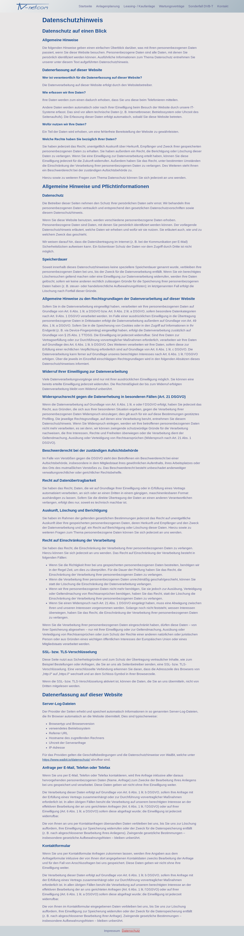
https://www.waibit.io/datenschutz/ (66, 759)
